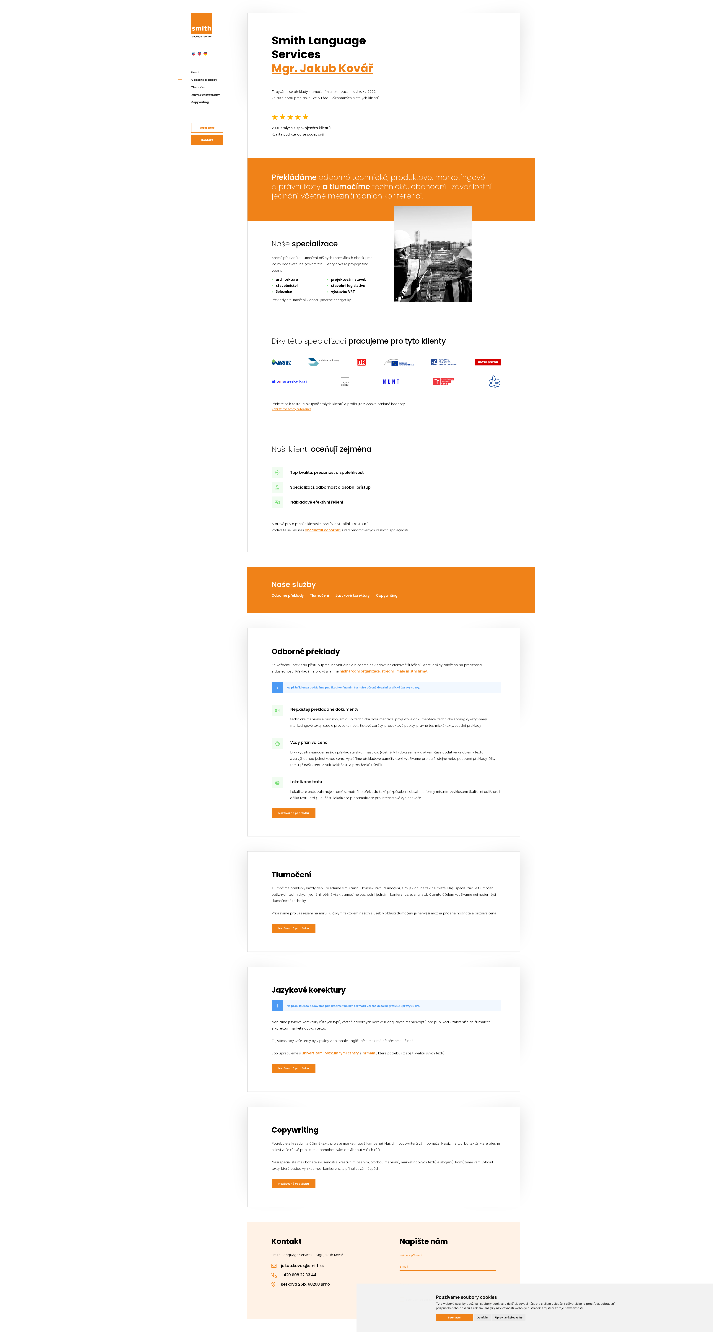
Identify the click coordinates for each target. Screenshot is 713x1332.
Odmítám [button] (483, 1317)
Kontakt (207, 140)
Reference (207, 128)
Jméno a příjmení (411, 1255)
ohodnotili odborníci (323, 530)
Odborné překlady (204, 80)
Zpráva (404, 1284)
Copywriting (200, 102)
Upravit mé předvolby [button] (508, 1317)
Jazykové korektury (205, 95)
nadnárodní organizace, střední (367, 671)
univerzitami (313, 1053)
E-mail (404, 1266)
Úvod (194, 72)
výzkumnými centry (342, 1053)
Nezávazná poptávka (293, 813)
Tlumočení (198, 87)
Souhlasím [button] (454, 1317)
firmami (369, 1053)
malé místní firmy (411, 671)
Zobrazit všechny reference (291, 409)
